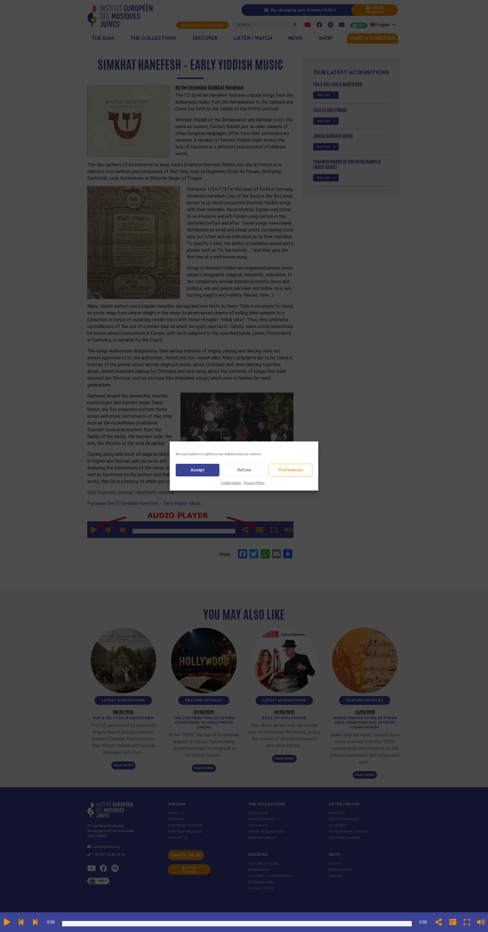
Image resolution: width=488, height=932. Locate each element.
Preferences (290, 470)
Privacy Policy (254, 483)
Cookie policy (231, 483)
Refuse (244, 470)
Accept (197, 470)
